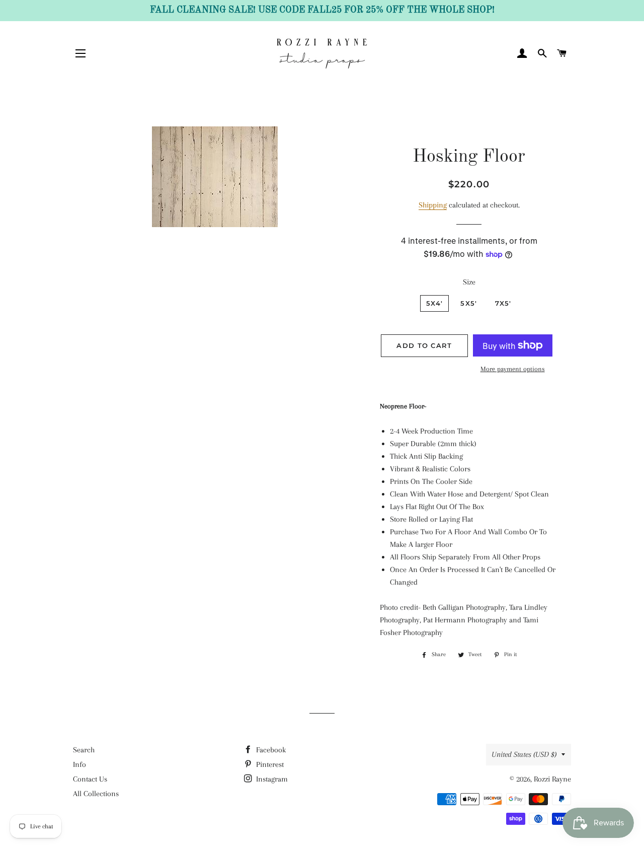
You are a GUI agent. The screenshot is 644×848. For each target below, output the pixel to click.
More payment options (512, 369)
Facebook (270, 749)
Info (79, 764)
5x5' (468, 303)
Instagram (271, 779)
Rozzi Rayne (552, 779)
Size (469, 282)
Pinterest (269, 764)
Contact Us (90, 779)
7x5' (503, 303)
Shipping (433, 204)
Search (84, 749)
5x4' (434, 303)
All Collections (96, 793)
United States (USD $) (524, 754)
